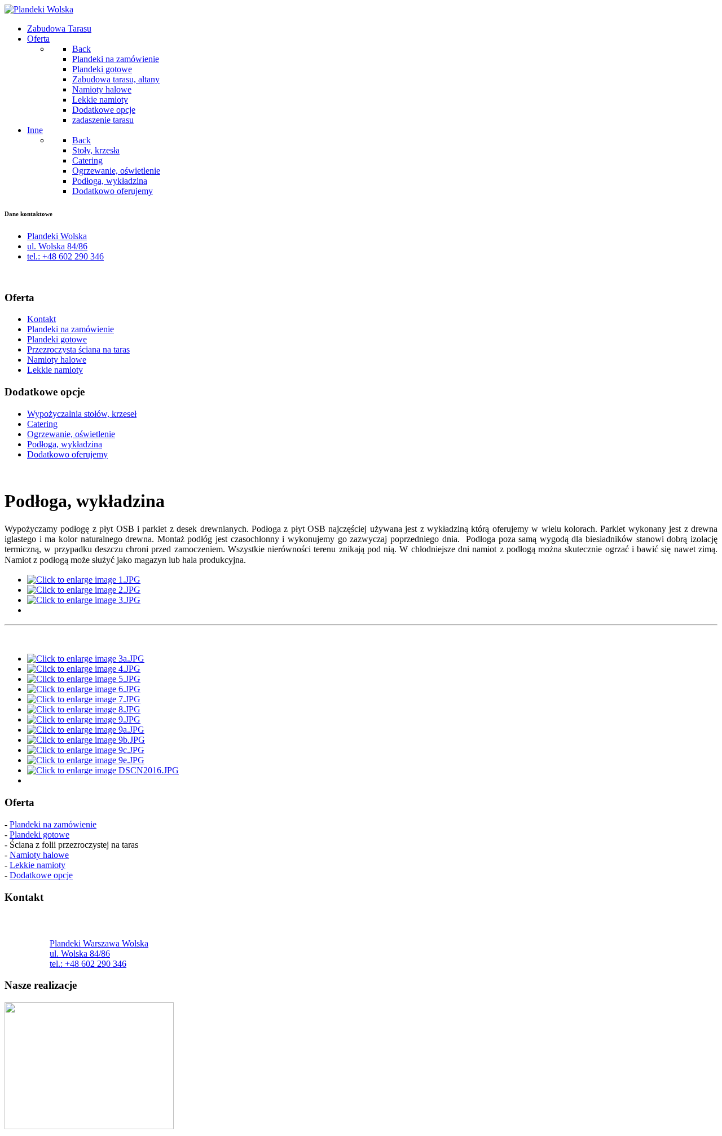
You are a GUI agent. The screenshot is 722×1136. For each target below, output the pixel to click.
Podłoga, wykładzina (64, 444)
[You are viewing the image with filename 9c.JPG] (85, 750)
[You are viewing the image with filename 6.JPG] (83, 689)
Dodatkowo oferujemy (67, 454)
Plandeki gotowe (57, 339)
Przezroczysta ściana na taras (78, 349)
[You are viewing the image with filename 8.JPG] (83, 709)
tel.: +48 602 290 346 (65, 256)
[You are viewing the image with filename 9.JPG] (83, 719)
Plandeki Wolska (57, 236)
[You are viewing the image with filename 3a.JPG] (85, 658)
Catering (42, 424)
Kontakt (41, 319)
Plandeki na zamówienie (70, 329)
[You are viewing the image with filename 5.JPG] (83, 679)
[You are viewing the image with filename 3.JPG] (83, 600)
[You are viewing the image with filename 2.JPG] (83, 590)
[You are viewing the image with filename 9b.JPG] (86, 740)
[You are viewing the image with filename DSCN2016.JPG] (103, 770)
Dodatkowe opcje (41, 875)
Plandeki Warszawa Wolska (99, 943)
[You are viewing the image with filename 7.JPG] (83, 699)
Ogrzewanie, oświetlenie (71, 434)
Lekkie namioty (55, 370)
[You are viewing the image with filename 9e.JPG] (85, 760)
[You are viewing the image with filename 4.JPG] (83, 668)
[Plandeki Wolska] (39, 9)
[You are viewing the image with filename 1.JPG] (83, 579)
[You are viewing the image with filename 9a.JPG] (85, 729)
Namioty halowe (56, 359)
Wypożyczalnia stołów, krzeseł (82, 414)
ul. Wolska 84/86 (57, 246)
